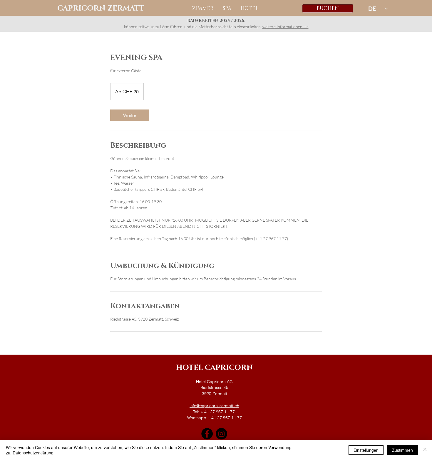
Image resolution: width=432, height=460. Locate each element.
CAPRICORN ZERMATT (100, 8)
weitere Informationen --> (285, 26)
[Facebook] (207, 433)
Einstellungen (366, 450)
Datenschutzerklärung (33, 453)
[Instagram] (221, 433)
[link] (129, 115)
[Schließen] (424, 450)
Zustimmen (402, 450)
